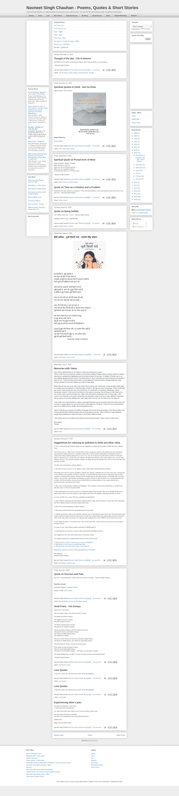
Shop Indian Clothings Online (35, 776)
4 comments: (96, 223)
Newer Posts (58, 735)
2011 (135, 194)
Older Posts (120, 735)
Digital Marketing (121, 15)
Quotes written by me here (65, 550)
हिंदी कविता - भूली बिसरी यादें (61, 47)
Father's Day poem (32, 758)
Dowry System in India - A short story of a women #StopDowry (74, 542)
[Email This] (107, 70)
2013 (136, 188)
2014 (136, 185)
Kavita (68, 357)
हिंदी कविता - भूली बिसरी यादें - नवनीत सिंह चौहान (75, 237)
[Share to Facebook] (113, 70)
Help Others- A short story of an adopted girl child (70, 544)
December (139, 155)
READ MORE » (58, 141)
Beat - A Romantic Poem (33, 753)
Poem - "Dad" (58, 35)
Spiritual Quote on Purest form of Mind (74, 159)
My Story (85, 15)
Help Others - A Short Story (37, 185)
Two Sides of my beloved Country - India (38, 765)
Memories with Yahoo (65, 368)
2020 (136, 144)
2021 (136, 141)
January (138, 179)
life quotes (65, 73)
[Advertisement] (37, 52)
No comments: (96, 429)
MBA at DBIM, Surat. (35, 197)
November (139, 165)
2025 (136, 133)
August (138, 170)
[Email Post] (103, 70)
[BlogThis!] (109, 70)
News (108, 15)
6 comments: (96, 146)
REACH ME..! (136, 119)
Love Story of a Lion (60, 28)
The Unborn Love (59, 25)
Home (90, 735)
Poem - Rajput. (58, 32)
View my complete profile (140, 212)
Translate (147, 29)
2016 (136, 153)
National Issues (71, 15)
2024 (136, 136)
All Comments (139, 226)
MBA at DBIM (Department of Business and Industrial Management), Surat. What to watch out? (37, 156)
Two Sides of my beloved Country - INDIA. (66, 41)
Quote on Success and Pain (68, 574)
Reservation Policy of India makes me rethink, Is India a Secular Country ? (48, 762)
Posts (136, 223)
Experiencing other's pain (67, 702)
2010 (136, 196)
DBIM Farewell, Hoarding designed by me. (36, 208)
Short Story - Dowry (60, 38)
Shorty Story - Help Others (62, 44)
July (137, 173)
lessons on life (73, 601)
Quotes (31, 15)
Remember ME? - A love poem (35, 756)
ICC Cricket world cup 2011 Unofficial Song (37, 193)
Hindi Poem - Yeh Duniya (67, 606)
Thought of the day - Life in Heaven (72, 58)
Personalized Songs (97, 765)
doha (60, 149)
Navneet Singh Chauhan (142, 210)
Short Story (58, 15)
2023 (136, 138)
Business (94, 760)
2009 (136, 199)
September (139, 167)
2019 (136, 147)
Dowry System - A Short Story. (35, 760)
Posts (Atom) (94, 740)
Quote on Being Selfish (66, 211)
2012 (136, 191)
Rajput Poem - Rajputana (36, 141)
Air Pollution (62, 563)
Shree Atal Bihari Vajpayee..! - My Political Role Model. (37, 93)
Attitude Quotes (63, 226)
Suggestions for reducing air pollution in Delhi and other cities (87, 442)
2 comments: (96, 70)
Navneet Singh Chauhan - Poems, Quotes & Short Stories (82, 7)
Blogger (120, 781)
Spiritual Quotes (83, 73)
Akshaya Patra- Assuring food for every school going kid (72, 546)
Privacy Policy (136, 123)
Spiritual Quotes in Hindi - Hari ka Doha (75, 87)
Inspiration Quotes (72, 587)
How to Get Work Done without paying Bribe (39, 769)
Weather (134, 15)
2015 (136, 182)
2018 (136, 150)
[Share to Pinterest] (115, 70)
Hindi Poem (62, 357)
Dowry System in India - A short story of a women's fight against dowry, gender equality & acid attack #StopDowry (37, 110)
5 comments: (96, 179)
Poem (40, 15)
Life (48, 15)
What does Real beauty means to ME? (38, 774)
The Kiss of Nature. (34, 200)
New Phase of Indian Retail (37, 189)
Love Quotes (60, 670)
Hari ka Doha (68, 590)
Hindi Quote (66, 149)
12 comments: (97, 598)
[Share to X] (111, 70)
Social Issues (97, 15)
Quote (70, 73)
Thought (91, 73)
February (139, 176)
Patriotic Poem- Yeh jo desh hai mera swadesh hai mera (43, 772)
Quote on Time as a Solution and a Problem (77, 187)
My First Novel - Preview (36, 204)
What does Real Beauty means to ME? (36, 181)
